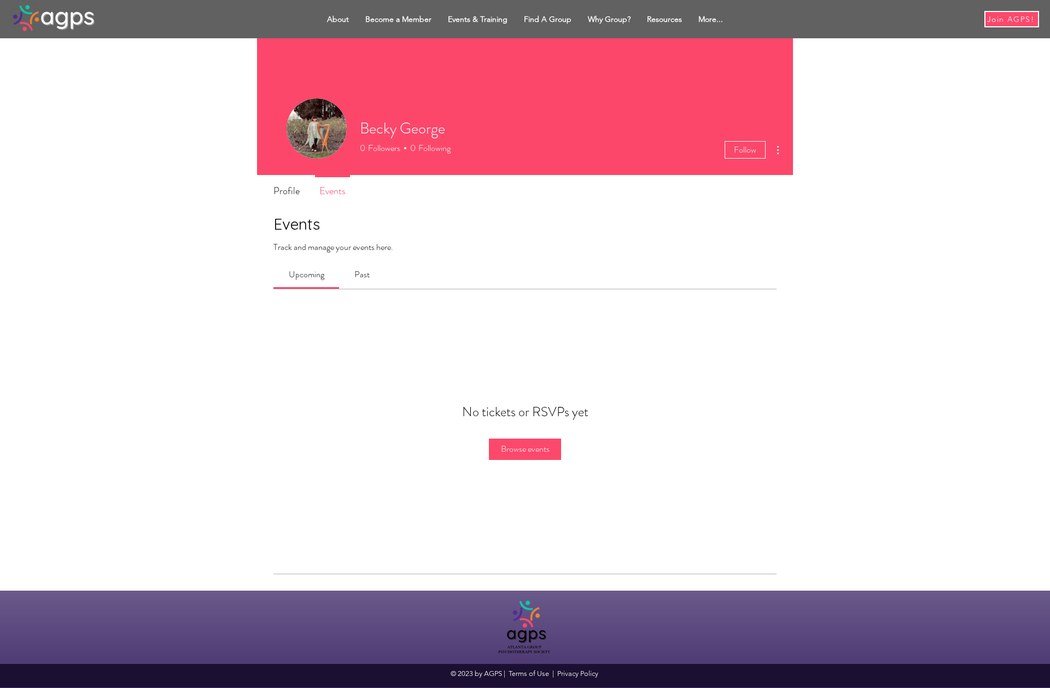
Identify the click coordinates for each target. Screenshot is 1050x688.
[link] (306, 274)
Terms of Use (529, 673)
